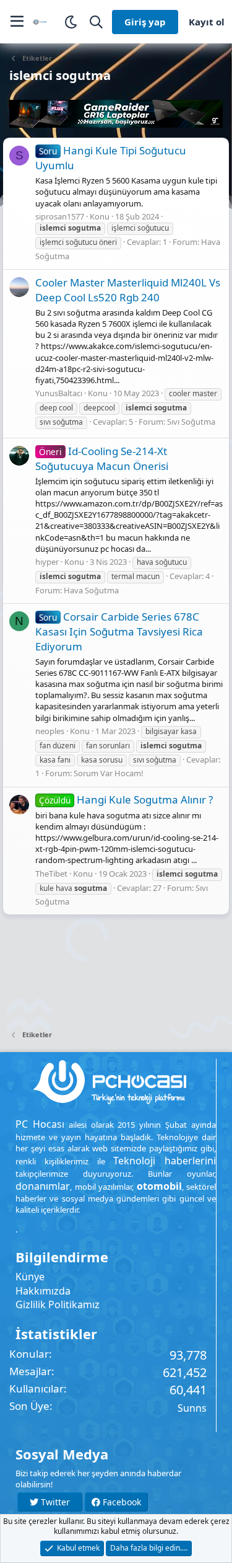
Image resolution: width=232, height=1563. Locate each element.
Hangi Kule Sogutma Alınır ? (126, 799)
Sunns (192, 1408)
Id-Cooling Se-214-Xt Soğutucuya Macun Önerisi (101, 458)
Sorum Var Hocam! (109, 773)
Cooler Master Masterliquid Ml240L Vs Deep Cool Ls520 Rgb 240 (127, 289)
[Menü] (17, 21)
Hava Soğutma (91, 590)
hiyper (47, 561)
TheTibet (51, 873)
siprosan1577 (59, 216)
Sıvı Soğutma (191, 421)
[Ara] (96, 22)
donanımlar (42, 1186)
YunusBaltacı (58, 393)
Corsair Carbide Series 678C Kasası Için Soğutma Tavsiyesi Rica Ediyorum (119, 631)
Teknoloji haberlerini (164, 1160)
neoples (49, 731)
